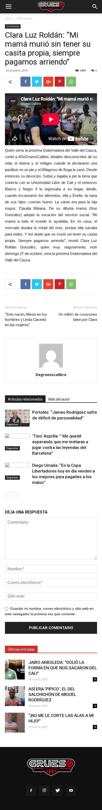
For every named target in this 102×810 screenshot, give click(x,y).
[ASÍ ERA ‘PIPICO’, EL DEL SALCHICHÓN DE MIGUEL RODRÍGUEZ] (15, 696)
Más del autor (59, 399)
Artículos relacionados (25, 399)
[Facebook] (31, 791)
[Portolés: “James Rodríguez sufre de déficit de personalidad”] (17, 418)
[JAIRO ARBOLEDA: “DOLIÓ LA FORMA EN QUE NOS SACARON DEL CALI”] (15, 669)
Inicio (8, 18)
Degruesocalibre (51, 374)
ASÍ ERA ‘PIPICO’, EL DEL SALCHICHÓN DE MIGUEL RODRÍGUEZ (52, 694)
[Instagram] (44, 791)
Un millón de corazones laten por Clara (78, 317)
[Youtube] (71, 791)
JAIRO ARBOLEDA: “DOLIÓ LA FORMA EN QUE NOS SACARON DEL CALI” (62, 668)
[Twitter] (58, 791)
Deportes (12, 424)
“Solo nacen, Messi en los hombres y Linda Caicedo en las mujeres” (26, 319)
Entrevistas (24, 18)
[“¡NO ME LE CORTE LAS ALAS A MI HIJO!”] (15, 723)
